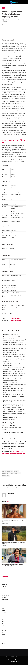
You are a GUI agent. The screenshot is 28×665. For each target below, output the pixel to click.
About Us (8, 659)
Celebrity (4, 593)
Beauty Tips (4, 584)
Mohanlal (16, 471)
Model (3, 619)
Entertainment (5, 599)
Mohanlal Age (5, 473)
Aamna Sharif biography (7, 471)
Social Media (4, 630)
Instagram (4, 614)
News (3, 621)
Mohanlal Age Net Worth (15, 473)
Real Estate (4, 628)
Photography (4, 625)
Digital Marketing (5, 595)
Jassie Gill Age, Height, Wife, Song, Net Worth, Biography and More (8, 485)
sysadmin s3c (8, 19)
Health (3, 610)
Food (3, 608)
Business (3, 588)
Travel (3, 639)
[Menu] (2, 2)
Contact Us (14, 659)
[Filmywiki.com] (14, 2)
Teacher (3, 634)
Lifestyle (3, 617)
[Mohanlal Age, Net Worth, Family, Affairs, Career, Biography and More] (14, 30)
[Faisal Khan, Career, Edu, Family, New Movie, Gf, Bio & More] (14, 511)
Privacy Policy (20, 659)
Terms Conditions (14, 661)
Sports (3, 632)
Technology (4, 636)
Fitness (3, 606)
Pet (2, 623)
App (2, 579)
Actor (3, 8)
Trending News (5, 641)
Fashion (3, 601)
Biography (4, 586)
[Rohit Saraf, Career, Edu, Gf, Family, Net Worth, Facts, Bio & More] (14, 533)
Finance (3, 604)
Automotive (4, 582)
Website (3, 643)
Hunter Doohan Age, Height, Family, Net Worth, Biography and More (20, 485)
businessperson (5, 590)
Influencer (4, 612)
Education (4, 597)
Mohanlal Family (5, 475)
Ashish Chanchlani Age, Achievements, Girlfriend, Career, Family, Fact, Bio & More (13, 565)
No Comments (21, 19)
